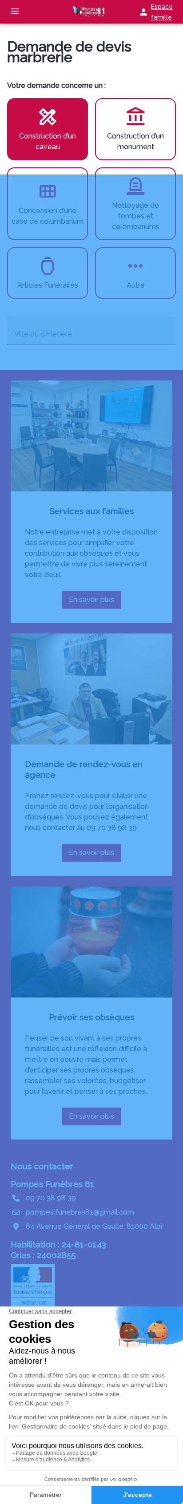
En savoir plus (94, 602)
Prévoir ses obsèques (91, 1017)
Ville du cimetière (43, 334)
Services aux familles (92, 511)
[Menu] (15, 11)
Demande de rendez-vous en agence (84, 769)
